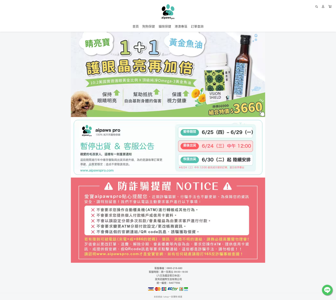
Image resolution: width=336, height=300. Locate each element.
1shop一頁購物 (170, 296)
